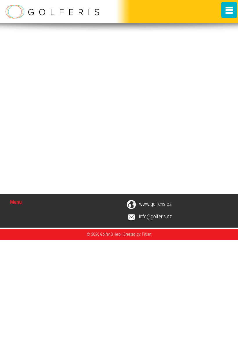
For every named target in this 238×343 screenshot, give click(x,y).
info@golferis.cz (155, 216)
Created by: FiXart (137, 234)
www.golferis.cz (155, 204)
